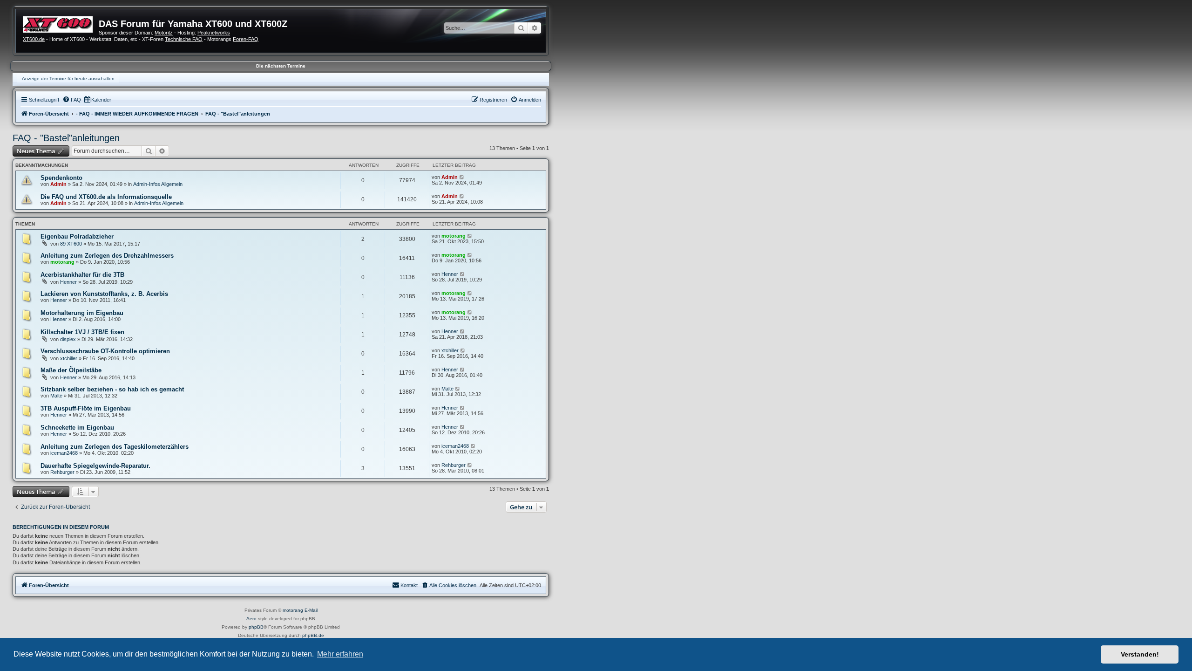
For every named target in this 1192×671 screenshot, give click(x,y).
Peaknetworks (213, 32)
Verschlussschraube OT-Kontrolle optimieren (105, 351)
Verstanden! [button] (1140, 654)
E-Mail (311, 610)
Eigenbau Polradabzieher (77, 236)
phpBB (256, 627)
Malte (56, 395)
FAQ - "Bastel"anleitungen (66, 138)
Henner (68, 282)
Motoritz (164, 32)
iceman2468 (64, 453)
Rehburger (62, 472)
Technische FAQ (184, 39)
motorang (453, 236)
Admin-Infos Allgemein (158, 184)
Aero (251, 618)
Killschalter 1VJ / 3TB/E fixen (82, 332)
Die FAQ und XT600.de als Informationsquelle (106, 196)
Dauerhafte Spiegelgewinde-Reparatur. (95, 465)
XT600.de (34, 39)
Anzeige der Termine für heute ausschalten (68, 78)
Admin (58, 184)
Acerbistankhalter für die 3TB (82, 274)
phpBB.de (313, 635)
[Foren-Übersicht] (61, 23)
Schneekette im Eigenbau (77, 427)
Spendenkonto (61, 177)
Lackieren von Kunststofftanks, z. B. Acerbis (104, 293)
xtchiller (68, 358)
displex (68, 339)
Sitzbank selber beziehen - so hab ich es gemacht (112, 389)
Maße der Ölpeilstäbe (71, 370)
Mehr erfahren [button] (340, 654)
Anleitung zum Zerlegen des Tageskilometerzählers (115, 446)
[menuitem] (71, 99)
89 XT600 (71, 243)
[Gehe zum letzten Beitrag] (462, 177)
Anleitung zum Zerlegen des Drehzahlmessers (107, 255)
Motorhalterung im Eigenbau (82, 312)
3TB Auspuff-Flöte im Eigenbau (86, 408)
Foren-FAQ (245, 39)
